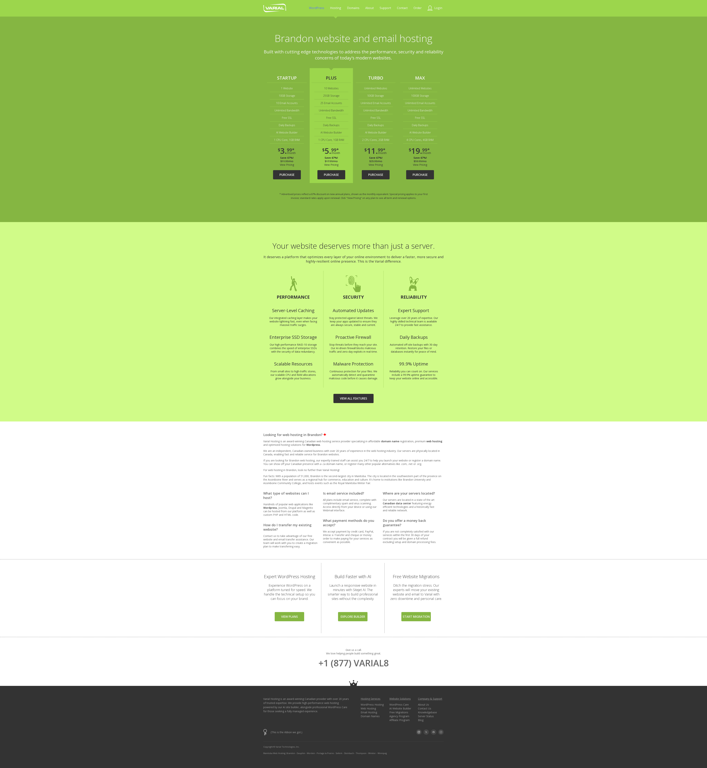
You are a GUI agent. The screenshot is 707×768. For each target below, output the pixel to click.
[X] (426, 732)
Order (418, 8)
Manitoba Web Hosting (274, 753)
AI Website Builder (400, 708)
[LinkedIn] (419, 732)
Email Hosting (369, 712)
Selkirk (339, 753)
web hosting (434, 441)
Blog (420, 720)
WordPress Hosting (372, 704)
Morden (311, 753)
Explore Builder (353, 617)
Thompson (361, 753)
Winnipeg (382, 753)
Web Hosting (368, 708)
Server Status (426, 716)
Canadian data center (397, 503)
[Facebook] (433, 732)
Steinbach (349, 753)
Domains (353, 8)
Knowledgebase (427, 712)
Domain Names (370, 716)
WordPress (316, 8)
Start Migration (416, 617)
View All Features (353, 398)
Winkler (372, 753)
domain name (390, 441)
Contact (402, 8)
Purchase (286, 175)
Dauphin (301, 753)
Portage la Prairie (325, 753)
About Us (423, 704)
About (369, 8)
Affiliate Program (399, 720)
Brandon (290, 753)
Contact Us (424, 708)
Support (385, 8)
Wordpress (313, 445)
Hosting (335, 8)
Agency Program (399, 716)
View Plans (289, 617)
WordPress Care (399, 704)
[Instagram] (441, 732)
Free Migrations (398, 712)
